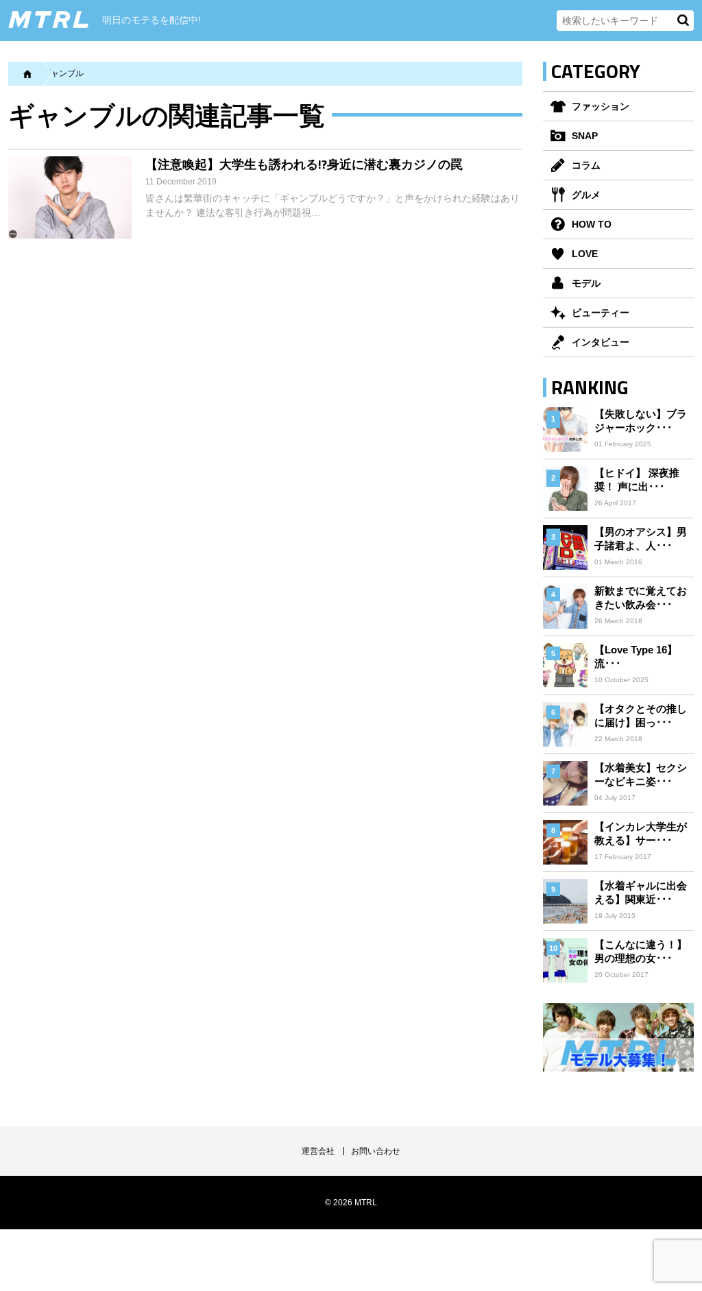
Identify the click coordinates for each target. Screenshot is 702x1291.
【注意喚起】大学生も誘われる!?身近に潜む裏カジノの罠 (304, 164)
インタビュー (600, 342)
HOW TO (592, 224)
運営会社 (318, 1151)
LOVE (585, 253)
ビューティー (600, 312)
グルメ (586, 194)
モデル (586, 283)
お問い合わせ (375, 1151)
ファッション (600, 106)
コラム (586, 165)
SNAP (585, 135)
